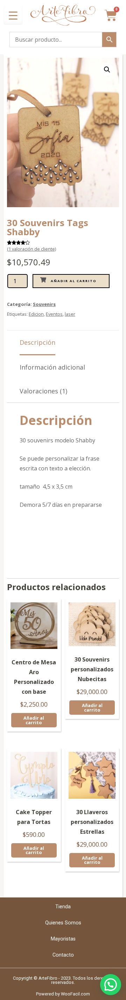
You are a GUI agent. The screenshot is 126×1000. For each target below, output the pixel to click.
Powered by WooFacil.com (63, 993)
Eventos (54, 314)
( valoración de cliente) (31, 249)
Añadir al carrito (74, 281)
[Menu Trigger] (13, 15)
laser (70, 314)
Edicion (36, 314)
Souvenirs (44, 304)
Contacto (63, 955)
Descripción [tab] (37, 342)
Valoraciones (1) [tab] (43, 391)
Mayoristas (63, 939)
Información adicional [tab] (52, 367)
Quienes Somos (63, 923)
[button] (107, 69)
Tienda (63, 907)
